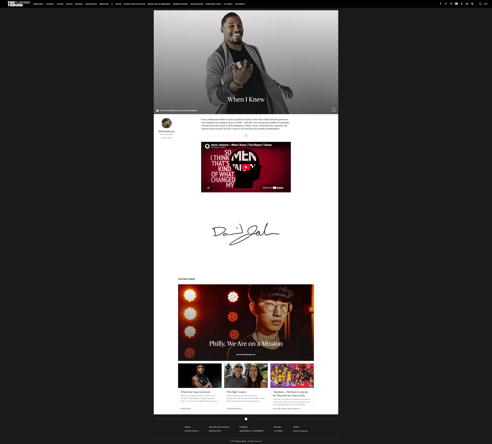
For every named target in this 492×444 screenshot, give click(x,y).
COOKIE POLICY (191, 431)
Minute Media (241, 441)
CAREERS (243, 427)
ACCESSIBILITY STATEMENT (251, 431)
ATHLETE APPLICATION (219, 427)
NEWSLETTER (215, 431)
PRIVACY (277, 427)
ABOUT (187, 427)
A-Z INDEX (278, 431)
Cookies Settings (300, 431)
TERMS (296, 427)
